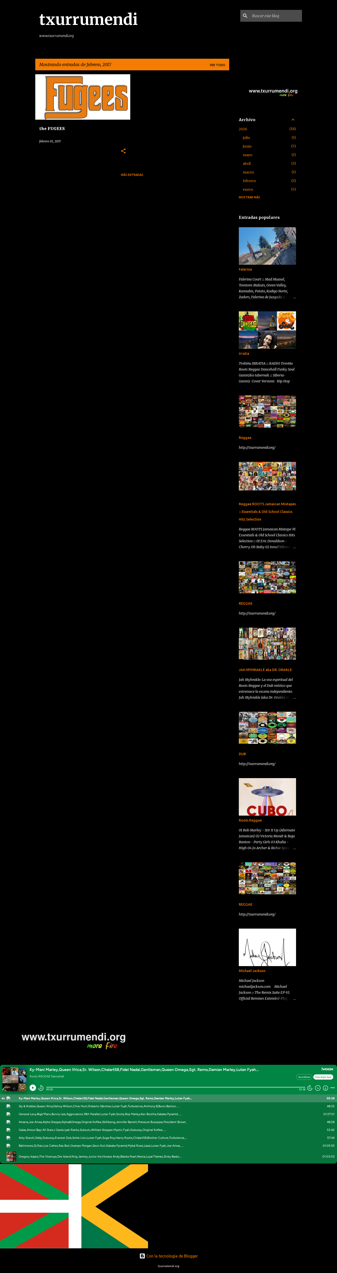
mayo (247, 155)
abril (247, 163)
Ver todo (217, 65)
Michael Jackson (252, 971)
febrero (249, 181)
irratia (244, 354)
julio (246, 137)
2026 (243, 129)
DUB (242, 754)
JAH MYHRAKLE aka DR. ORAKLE (265, 670)
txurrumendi (88, 19)
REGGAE (245, 603)
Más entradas (132, 174)
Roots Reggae (250, 820)
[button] (123, 151)
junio (247, 146)
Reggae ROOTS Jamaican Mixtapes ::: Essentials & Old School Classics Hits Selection (267, 511)
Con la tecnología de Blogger (171, 1256)
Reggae (245, 438)
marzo (248, 172)
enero (248, 189)
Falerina (245, 269)
